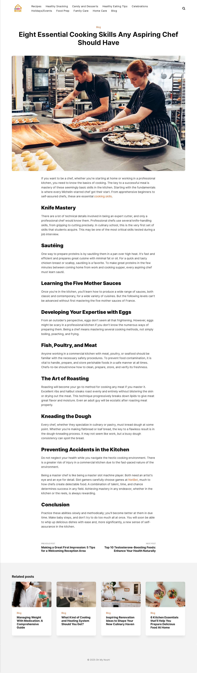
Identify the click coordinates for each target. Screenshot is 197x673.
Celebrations (140, 6)
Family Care (81, 10)
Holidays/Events (41, 10)
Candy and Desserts (85, 6)
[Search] (183, 8)
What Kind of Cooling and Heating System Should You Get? (75, 621)
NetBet (133, 479)
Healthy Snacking (57, 6)
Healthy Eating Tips (115, 6)
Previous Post (68, 547)
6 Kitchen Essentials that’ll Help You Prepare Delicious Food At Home (165, 622)
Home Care (100, 10)
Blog (114, 10)
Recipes (36, 6)
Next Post (130, 547)
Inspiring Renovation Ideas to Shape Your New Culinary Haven (120, 621)
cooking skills (103, 196)
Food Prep (62, 10)
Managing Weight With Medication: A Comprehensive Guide (30, 622)
